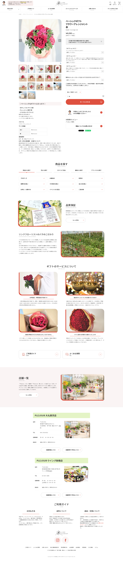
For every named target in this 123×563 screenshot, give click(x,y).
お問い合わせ (45, 547)
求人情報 (90, 547)
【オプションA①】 (72, 48)
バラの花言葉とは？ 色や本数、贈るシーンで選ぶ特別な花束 (61, 550)
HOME (20, 14)
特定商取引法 (64, 547)
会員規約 (78, 547)
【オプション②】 (71, 56)
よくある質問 (36, 547)
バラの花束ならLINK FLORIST (58, 556)
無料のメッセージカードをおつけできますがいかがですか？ (83, 77)
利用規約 (84, 547)
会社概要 (71, 547)
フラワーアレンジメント (28, 14)
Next (59, 40)
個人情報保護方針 (54, 547)
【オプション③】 (71, 66)
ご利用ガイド (28, 547)
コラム (96, 547)
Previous (20, 40)
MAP (50, 471)
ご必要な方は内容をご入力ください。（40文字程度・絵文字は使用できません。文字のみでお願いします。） (84, 84)
